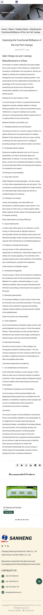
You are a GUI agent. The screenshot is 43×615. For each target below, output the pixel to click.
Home (4, 29)
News (11, 29)
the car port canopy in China (12, 68)
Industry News (22, 29)
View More (36, 512)
